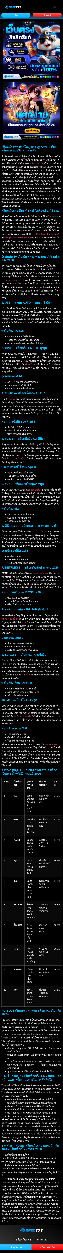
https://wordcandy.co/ (47, 234)
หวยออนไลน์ (35, 489)
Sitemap (42, 1239)
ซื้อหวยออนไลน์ (15, 458)
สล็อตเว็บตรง (36, 163)
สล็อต (12, 399)
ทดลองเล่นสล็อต (9, 619)
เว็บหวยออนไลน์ (25, 716)
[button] (54, 6)
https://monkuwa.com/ (18, 237)
